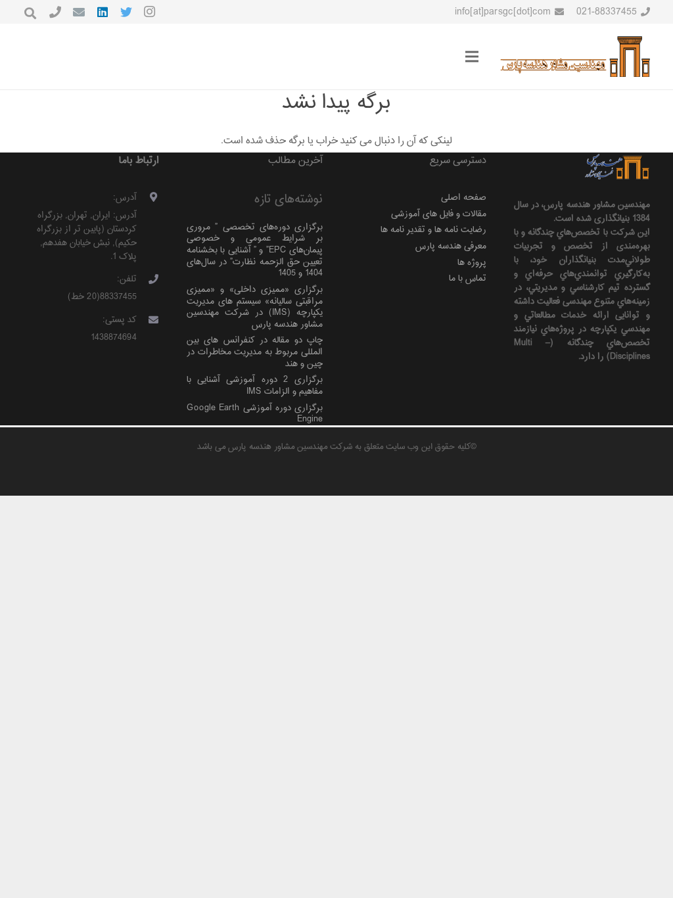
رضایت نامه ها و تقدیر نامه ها (433, 229)
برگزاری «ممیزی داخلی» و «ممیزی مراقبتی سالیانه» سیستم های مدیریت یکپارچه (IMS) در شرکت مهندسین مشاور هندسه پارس (255, 307)
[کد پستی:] (148, 321)
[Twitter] (126, 12)
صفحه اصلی (463, 197)
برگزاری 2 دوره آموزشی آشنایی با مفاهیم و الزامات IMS (255, 385)
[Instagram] (150, 12)
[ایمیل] (79, 12)
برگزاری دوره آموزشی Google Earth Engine (255, 413)
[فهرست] (472, 56)
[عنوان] (55, 12)
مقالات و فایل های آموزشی (438, 214)
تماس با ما (467, 278)
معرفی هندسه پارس (450, 246)
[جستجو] (30, 13)
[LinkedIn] (102, 12)
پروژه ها (471, 262)
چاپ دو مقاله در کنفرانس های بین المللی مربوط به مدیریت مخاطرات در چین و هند (255, 352)
